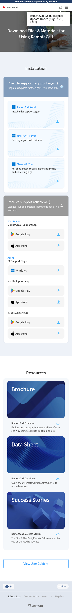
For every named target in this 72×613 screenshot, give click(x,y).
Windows (21, 270)
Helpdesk (59, 596)
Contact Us (47, 596)
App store (21, 246)
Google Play (22, 234)
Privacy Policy (14, 596)
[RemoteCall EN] (10, 9)
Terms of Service (31, 596)
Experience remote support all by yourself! (36, 1)
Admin (63, 586)
